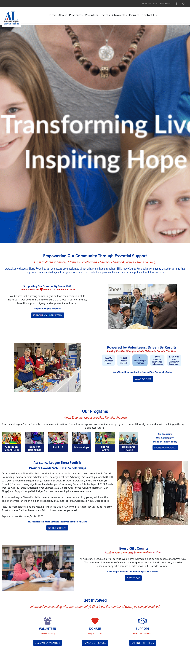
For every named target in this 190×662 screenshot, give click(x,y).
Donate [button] (134, 15)
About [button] (62, 15)
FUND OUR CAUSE (95, 642)
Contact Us (149, 15)
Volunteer (91, 15)
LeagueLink (165, 4)
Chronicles (119, 15)
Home (52, 15)
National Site (149, 4)
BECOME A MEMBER (47, 642)
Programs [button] (76, 15)
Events (105, 15)
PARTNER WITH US (142, 642)
